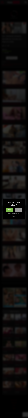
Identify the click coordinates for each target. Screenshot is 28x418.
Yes (9, 209)
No (18, 209)
